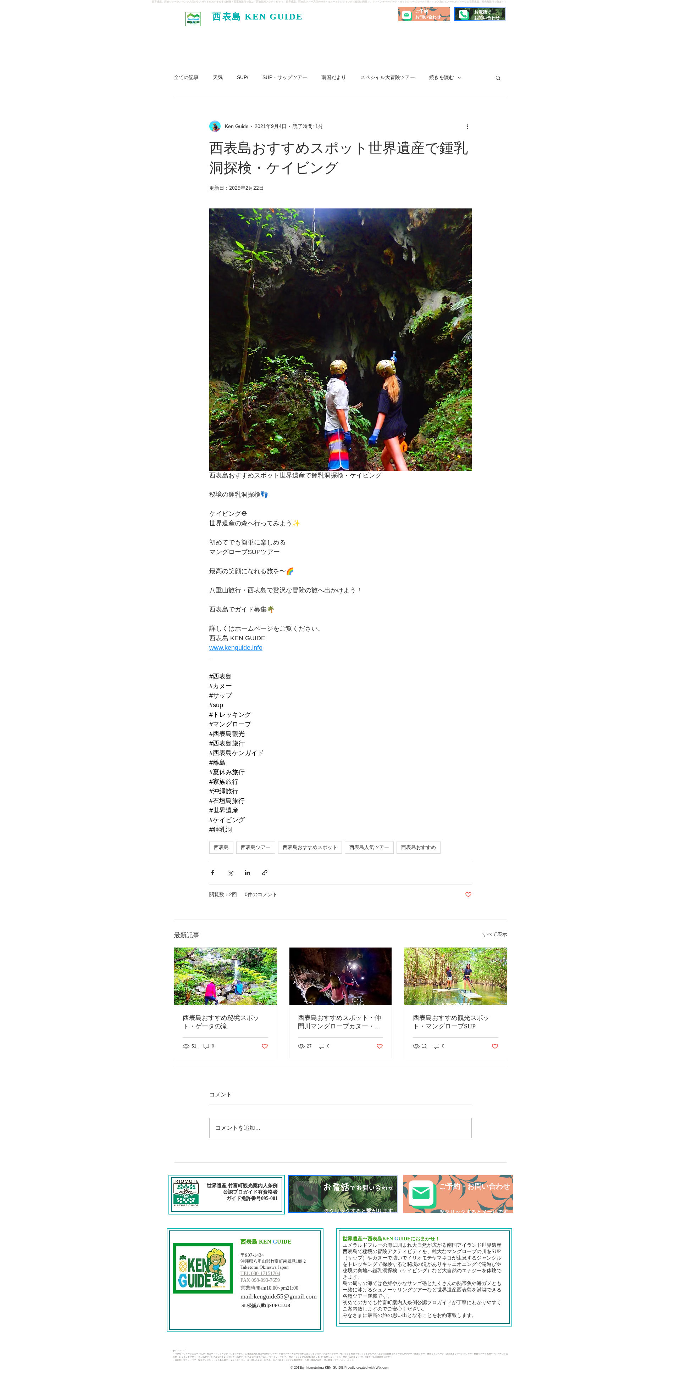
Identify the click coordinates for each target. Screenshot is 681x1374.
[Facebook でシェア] (212, 872)
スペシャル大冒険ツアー (387, 77)
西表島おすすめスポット (310, 847)
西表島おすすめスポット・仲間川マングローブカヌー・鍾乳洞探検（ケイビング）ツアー (339, 1022)
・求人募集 (327, 1360)
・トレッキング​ (220, 1354)
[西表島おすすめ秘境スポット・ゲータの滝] (225, 976)
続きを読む (441, 77)
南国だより (333, 77)
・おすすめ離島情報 (293, 1360)
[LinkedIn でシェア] (247, 872)
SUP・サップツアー (284, 77)
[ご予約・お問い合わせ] (458, 1194)
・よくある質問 (220, 1360)
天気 (218, 77)
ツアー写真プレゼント (202, 1360)
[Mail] (406, 15)
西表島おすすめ (418, 847)
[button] (498, 77)
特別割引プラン (182, 1360)
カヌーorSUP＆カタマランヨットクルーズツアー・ (316, 1354)
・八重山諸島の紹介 (312, 1360)
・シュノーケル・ (236, 1354)
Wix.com (382, 1367)
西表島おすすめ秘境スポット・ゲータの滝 (221, 1022)
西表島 (221, 847)
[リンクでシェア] (264, 872)
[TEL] (343, 1194)
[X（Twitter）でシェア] (230, 872)
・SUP (201, 1354)
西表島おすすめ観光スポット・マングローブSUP (451, 1022)
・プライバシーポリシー (344, 1360)
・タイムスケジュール (238, 1360)
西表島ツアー (256, 847)
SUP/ (242, 77)
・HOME (177, 1354)
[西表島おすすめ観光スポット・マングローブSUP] (455, 976)
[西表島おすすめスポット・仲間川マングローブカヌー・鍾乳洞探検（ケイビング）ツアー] (340, 976)
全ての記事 (186, 77)
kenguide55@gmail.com (285, 1296)
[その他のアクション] (467, 126)
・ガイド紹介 (277, 1360)
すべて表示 (494, 934)
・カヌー (209, 1354)
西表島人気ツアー (369, 847)
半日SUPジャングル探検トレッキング (216, 1357)
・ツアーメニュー (189, 1354)
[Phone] (463, 14)
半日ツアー (284, 1354)
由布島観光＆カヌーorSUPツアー (261, 1354)
